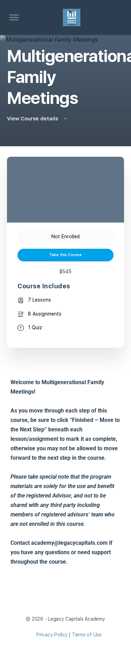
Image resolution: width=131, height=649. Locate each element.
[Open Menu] (14, 18)
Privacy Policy (52, 634)
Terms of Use (87, 634)
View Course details (33, 118)
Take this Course (65, 255)
